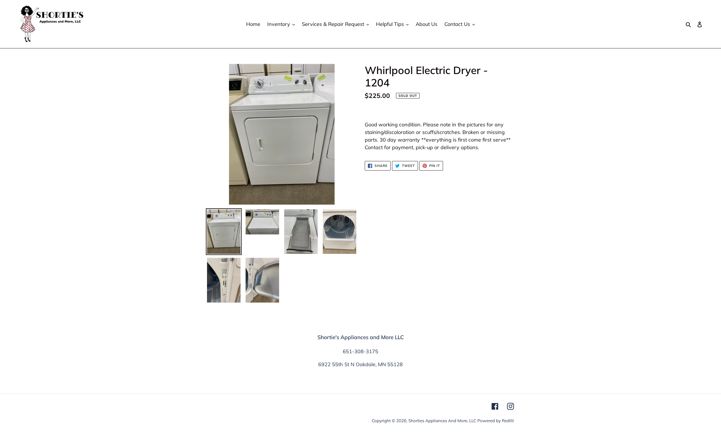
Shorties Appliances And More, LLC (442, 420)
